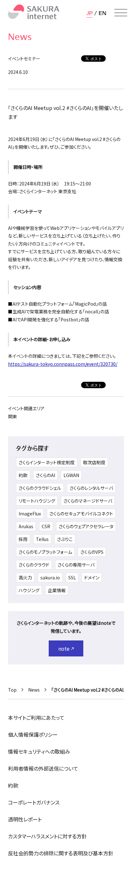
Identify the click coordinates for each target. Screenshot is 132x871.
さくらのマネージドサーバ (87, 501)
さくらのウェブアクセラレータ (86, 526)
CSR (46, 526)
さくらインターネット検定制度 (47, 462)
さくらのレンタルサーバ (91, 488)
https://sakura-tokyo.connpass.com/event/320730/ (62, 364)
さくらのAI (45, 475)
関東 (12, 416)
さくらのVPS (91, 552)
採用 (23, 539)
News (34, 690)
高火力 (25, 577)
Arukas (26, 526)
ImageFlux (30, 513)
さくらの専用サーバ (76, 564)
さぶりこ (65, 539)
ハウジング (29, 590)
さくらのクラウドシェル (40, 488)
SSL (72, 577)
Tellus (42, 539)
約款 (23, 475)
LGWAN (71, 475)
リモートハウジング (37, 501)
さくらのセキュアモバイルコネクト (81, 513)
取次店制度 (94, 462)
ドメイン (91, 577)
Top (12, 690)
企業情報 (57, 590)
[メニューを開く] (120, 12)
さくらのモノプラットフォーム (45, 552)
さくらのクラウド (34, 564)
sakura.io (50, 577)
